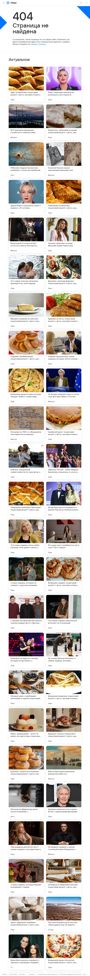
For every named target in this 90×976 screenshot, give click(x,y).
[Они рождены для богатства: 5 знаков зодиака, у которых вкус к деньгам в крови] (26, 839)
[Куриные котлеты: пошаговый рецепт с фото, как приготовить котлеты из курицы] (63, 310)
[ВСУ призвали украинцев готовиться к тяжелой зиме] (26, 122)
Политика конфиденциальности (70, 974)
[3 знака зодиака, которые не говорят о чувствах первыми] (26, 575)
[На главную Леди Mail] (12, 3)
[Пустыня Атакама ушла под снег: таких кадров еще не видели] (63, 914)
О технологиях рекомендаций (47, 974)
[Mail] (8, 3)
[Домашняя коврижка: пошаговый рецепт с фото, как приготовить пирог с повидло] (63, 688)
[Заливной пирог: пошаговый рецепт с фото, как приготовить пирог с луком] (63, 424)
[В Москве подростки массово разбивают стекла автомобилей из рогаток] (26, 160)
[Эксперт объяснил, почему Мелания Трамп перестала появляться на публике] (63, 235)
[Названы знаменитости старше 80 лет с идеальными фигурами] (63, 801)
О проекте (31, 974)
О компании (13, 974)
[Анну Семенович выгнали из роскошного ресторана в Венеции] (63, 84)
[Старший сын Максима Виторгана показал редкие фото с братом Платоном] (26, 612)
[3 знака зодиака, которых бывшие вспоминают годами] (26, 876)
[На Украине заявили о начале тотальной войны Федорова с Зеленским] (63, 839)
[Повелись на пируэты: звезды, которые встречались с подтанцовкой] (26, 650)
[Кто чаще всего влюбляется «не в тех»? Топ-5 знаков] (63, 537)
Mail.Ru (4, 974)
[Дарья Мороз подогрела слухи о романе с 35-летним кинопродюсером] (26, 197)
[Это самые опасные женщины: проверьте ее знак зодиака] (26, 273)
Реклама (22, 974)
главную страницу (38, 44)
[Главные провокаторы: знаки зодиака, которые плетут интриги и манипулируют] (63, 348)
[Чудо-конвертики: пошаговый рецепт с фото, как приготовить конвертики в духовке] (26, 84)
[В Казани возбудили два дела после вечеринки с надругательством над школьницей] (26, 801)
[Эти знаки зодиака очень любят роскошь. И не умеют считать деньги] (26, 537)
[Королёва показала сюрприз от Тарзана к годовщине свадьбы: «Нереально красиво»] (26, 952)
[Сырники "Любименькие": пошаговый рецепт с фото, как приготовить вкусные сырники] (26, 348)
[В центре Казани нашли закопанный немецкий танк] (63, 160)
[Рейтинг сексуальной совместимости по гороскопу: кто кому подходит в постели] (26, 461)
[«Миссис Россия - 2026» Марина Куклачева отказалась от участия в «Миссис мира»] (63, 461)
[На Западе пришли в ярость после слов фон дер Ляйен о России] (63, 386)
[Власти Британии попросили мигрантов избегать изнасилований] (63, 763)
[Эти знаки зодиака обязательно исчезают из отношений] (63, 612)
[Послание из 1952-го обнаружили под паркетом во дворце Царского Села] (26, 424)
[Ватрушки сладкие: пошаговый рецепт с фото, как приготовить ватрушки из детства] (63, 575)
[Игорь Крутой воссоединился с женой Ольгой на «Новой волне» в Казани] (63, 499)
